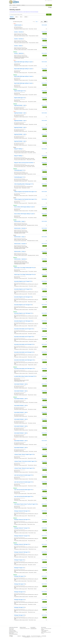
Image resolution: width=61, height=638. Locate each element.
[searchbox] (27, 14)
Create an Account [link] (49, 0)
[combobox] (37, 21)
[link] (18, 24)
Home (10, 7)
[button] (42, 22)
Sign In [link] (46, 0)
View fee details (44, 31)
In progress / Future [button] (12, 18)
